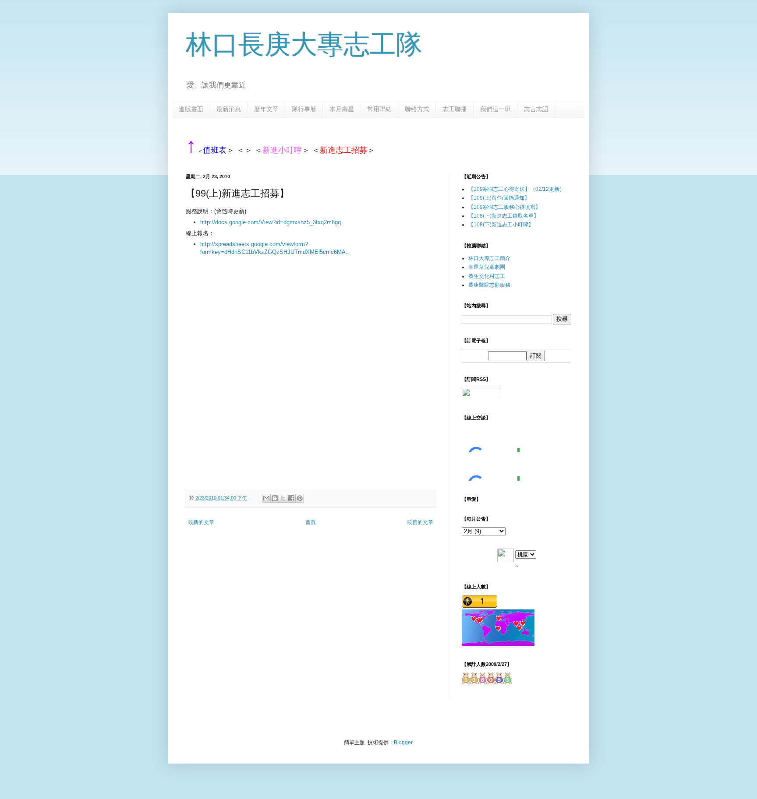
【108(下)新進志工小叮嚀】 (501, 225)
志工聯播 (454, 109)
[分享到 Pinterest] (299, 498)
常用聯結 (379, 109)
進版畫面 (191, 109)
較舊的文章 (420, 522)
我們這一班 (495, 109)
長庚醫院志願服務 (489, 285)
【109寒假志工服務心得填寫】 (504, 207)
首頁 (310, 522)
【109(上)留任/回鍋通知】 (499, 198)
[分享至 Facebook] (291, 498)
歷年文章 (266, 109)
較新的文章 (201, 522)
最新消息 (228, 109)
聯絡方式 (417, 109)
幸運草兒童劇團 (486, 267)
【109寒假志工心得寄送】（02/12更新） (516, 189)
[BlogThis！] (274, 498)
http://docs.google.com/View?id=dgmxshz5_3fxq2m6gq (270, 222)
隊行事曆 (304, 109)
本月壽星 (341, 109)
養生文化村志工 (486, 276)
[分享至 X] (283, 498)
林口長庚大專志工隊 (304, 44)
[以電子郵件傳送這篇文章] (266, 498)
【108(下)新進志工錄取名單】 (503, 216)
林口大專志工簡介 (489, 258)
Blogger (403, 742)
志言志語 (536, 109)
